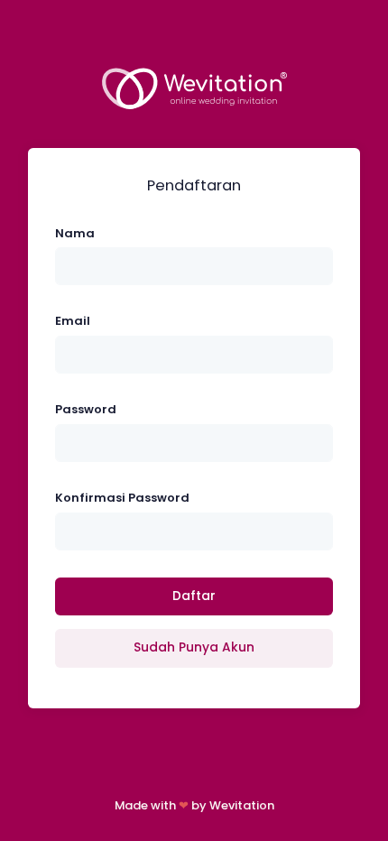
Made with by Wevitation (194, 805)
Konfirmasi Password (122, 497)
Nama (75, 233)
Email (72, 320)
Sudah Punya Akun (194, 647)
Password (85, 409)
